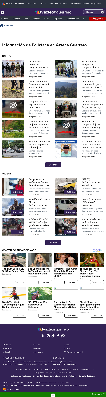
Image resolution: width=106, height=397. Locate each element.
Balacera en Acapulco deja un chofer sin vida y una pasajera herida (92, 126)
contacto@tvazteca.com (62, 362)
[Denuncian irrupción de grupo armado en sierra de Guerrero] (66, 89)
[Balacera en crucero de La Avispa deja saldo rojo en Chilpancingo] (13, 149)
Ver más (53, 164)
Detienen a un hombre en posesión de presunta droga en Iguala (93, 106)
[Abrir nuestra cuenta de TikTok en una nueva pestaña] (53, 335)
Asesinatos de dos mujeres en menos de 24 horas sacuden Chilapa (40, 126)
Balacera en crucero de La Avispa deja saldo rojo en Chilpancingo (39, 146)
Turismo (16, 19)
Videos (86, 4)
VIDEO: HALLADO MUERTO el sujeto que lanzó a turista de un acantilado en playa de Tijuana (39, 225)
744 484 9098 (59, 364)
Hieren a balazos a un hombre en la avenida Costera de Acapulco (92, 224)
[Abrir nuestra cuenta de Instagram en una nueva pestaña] (48, 335)
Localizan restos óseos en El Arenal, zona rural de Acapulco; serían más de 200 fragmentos (39, 89)
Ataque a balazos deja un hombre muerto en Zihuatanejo (38, 106)
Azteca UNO (31, 4)
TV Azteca (19, 4)
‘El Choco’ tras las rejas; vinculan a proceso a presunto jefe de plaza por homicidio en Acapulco (92, 149)
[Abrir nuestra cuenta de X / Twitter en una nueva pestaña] (43, 335)
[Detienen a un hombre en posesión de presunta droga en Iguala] (66, 109)
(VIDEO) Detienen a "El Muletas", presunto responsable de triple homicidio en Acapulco (92, 207)
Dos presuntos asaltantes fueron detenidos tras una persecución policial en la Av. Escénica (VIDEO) (39, 187)
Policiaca (9, 25)
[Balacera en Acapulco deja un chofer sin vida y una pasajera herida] (66, 129)
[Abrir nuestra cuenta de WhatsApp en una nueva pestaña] (63, 335)
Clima (46, 19)
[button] (53, 395)
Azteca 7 (43, 4)
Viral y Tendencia (32, 19)
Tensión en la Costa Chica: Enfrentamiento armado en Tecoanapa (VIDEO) (39, 205)
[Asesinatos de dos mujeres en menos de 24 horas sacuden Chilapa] (13, 129)
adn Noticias (75, 4)
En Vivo (99, 18)
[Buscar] (102, 12)
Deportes (54, 4)
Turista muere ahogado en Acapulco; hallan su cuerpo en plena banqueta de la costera (92, 69)
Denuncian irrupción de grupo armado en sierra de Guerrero (92, 86)
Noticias (63, 4)
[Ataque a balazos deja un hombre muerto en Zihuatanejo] (13, 109)
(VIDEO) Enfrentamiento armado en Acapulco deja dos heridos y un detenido (91, 187)
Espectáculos (73, 19)
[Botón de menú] (2, 12)
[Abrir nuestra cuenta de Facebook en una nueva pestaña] (58, 335)
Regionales (96, 4)
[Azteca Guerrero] (53, 12)
